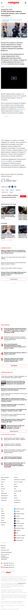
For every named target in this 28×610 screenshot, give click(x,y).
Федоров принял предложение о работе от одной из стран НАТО (15, 353)
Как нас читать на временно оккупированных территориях (5, 557)
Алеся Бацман (19, 525)
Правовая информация (6, 552)
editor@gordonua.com (8, 567)
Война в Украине (5, 477)
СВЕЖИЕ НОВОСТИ (7, 372)
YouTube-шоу (17, 500)
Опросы (16, 497)
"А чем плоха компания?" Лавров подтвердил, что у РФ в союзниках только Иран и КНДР (14, 377)
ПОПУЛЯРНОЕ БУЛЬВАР (8, 434)
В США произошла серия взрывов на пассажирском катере (8, 216)
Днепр (2, 520)
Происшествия (9, 6)
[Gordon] (13, 3)
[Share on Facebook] (9, 187)
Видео (15, 495)
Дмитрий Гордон (20, 508)
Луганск (3, 524)
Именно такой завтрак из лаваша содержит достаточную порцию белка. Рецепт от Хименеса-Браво (15, 451)
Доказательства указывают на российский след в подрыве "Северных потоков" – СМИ (13, 410)
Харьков (3, 517)
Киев (2, 508)
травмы (11, 192)
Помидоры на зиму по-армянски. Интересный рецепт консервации (12, 444)
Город (2, 506)
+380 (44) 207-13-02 (8, 565)
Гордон (2, 6)
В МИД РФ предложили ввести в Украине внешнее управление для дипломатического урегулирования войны (15, 338)
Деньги (2, 481)
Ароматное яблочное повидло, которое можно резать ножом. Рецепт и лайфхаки (15, 438)
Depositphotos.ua (21, 583)
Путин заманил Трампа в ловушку (11, 268)
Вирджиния (18, 190)
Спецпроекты (17, 502)
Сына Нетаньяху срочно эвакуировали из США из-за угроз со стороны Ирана (13, 415)
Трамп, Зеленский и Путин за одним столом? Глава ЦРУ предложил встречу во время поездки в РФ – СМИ (13, 421)
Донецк (3, 515)
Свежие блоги (6, 248)
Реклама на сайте (5, 550)
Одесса (2, 513)
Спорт (2, 486)
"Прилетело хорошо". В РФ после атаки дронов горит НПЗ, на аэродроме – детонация (15, 427)
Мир (9, 219)
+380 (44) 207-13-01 (8, 563)
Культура (3, 488)
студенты (12, 190)
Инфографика (4, 497)
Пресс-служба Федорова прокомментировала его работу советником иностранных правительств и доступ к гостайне (15, 346)
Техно (2, 491)
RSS (17, 533)
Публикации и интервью (19, 479)
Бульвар (4, 223)
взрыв (7, 190)
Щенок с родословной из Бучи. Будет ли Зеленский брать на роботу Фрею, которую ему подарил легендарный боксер (14, 464)
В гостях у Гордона (18, 481)
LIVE (15, 488)
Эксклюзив (16, 491)
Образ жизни (4, 493)
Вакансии (3, 545)
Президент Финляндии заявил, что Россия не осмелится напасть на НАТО (13, 405)
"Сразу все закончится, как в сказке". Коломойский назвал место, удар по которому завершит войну (14, 360)
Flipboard (18, 530)
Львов (2, 511)
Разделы (16, 474)
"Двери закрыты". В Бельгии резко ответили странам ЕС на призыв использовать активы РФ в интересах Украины (14, 400)
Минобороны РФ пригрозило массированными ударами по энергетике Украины (13, 389)
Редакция (3, 547)
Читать (23, 196)
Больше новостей (14, 431)
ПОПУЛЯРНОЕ (5, 325)
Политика (3, 479)
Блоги (15, 484)
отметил (3, 161)
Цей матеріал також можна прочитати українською (12, 20)
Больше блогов (13, 279)
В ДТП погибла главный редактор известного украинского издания (13, 457)
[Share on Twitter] (12, 187)
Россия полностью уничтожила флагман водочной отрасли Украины (13, 263)
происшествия (5, 192)
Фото (15, 493)
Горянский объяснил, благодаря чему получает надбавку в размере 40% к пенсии (8, 236)
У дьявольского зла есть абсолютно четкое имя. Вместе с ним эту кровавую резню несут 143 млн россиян (13, 252)
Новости (3, 474)
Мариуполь (3, 522)
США (3, 190)
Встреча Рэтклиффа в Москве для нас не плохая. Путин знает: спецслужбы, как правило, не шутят (13, 274)
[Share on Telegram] (15, 187)
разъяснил (20, 109)
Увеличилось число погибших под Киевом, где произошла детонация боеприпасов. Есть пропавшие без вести (13, 383)
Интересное (4, 500)
